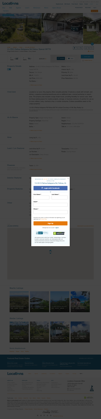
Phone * (35, 209)
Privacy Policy (44, 219)
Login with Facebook (51, 188)
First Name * (37, 194)
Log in (45, 179)
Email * (35, 201)
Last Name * (55, 194)
